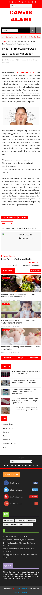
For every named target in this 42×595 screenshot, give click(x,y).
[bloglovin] (19, 2)
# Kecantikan (11, 217)
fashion (6, 440)
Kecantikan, (33, 60)
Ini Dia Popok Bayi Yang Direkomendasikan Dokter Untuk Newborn (20, 348)
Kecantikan (12, 42)
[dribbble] (22, 2)
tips (5, 448)
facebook (34, 358)
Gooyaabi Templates (21, 592)
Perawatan (31, 520)
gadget (23, 524)
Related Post (8, 271)
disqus (20, 358)
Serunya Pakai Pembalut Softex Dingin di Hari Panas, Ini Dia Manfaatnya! (25, 392)
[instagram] (32, 2)
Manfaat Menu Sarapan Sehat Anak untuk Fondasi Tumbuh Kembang (18, 322)
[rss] (26, 2)
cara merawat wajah (25, 72)
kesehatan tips (9, 444)
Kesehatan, (6, 62)
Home (4, 42)
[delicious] (35, 2)
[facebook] (6, 2)
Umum (6, 432)
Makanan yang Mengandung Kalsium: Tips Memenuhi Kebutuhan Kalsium (18, 295)
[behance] (29, 2)
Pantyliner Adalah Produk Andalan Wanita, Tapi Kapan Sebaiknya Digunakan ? (26, 401)
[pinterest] (16, 2)
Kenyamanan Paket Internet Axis (15, 536)
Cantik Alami (21, 16)
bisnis (6, 436)
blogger (7, 358)
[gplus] (13, 2)
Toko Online (8, 428)
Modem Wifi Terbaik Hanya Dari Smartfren (18, 540)
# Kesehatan (22, 217)
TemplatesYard (22, 589)
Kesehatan (22, 42)
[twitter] (9, 2)
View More (36, 270)
